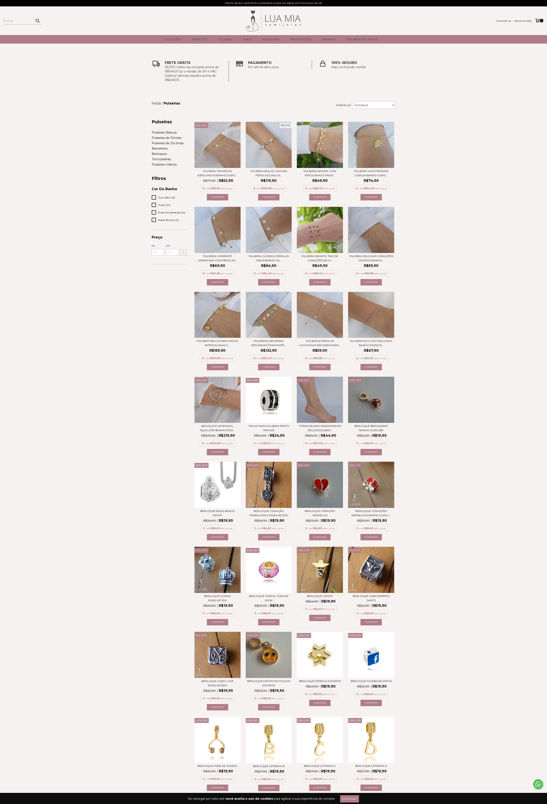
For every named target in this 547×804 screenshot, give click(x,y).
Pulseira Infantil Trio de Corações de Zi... (319, 258)
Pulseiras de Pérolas (166, 138)
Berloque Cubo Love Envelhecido (217, 683)
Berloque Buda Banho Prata (217, 513)
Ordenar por (343, 105)
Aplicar (183, 252)
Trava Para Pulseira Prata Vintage (269, 428)
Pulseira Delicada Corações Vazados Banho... (371, 258)
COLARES (225, 39)
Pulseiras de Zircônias (168, 143)
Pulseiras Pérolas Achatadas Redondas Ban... (320, 343)
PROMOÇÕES (301, 39)
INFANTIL (329, 39)
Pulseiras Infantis (164, 164)
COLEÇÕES (173, 39)
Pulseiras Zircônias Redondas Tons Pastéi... (268, 343)
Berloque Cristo (320, 596)
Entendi (349, 798)
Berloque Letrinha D (371, 765)
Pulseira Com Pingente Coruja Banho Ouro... (371, 173)
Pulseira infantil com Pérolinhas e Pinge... (320, 173)
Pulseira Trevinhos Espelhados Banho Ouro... (217, 173)
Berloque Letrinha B (269, 766)
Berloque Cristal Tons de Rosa (268, 598)
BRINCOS (199, 39)
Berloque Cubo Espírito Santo (371, 598)
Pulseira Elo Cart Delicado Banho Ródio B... (371, 343)
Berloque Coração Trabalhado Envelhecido (268, 513)
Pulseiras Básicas (164, 132)
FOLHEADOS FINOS (362, 39)
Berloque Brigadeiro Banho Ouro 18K (371, 428)
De (153, 245)
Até (168, 245)
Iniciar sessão (523, 21)
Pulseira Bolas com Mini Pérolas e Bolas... (269, 173)
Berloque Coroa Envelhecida (217, 598)
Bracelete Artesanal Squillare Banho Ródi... (217, 428)
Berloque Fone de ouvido (217, 765)
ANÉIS (247, 39)
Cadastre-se (503, 21)
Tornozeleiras (161, 159)
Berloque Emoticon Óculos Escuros (268, 683)
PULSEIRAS (271, 39)
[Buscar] (37, 21)
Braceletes (160, 148)
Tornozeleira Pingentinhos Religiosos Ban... (320, 428)
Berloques (159, 154)
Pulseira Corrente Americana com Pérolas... (217, 258)
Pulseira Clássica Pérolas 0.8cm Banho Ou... (269, 258)
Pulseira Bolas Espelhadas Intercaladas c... (217, 343)
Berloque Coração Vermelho (320, 513)
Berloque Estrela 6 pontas (320, 681)
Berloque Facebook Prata (371, 681)
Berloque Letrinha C (320, 765)
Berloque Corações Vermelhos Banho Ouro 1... (371, 513)
